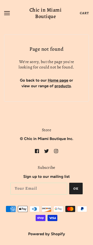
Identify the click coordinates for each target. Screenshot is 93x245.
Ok (76, 188)
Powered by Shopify (46, 234)
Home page (58, 80)
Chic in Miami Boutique (45, 13)
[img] (37, 151)
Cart (84, 13)
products (63, 86)
